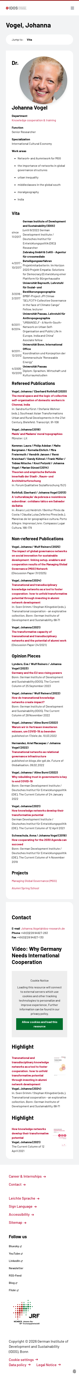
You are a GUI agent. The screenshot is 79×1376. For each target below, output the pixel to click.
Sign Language (21, 1206)
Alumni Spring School (25, 888)
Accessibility (19, 1214)
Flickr (13, 1290)
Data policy (17, 1364)
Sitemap (16, 1222)
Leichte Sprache (22, 1198)
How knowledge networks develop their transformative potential (30, 1133)
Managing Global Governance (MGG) (34, 880)
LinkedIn (15, 1260)
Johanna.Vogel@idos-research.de (43, 928)
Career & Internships (25, 1176)
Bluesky (14, 1246)
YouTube (15, 1253)
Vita (29, 39)
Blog (12, 1282)
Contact (15, 1184)
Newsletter (16, 1268)
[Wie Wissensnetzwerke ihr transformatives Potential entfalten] (60, 1137)
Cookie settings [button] (21, 1359)
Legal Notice (46, 1364)
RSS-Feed (15, 1275)
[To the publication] (60, 1066)
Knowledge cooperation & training (34, 120)
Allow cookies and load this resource (39, 1024)
